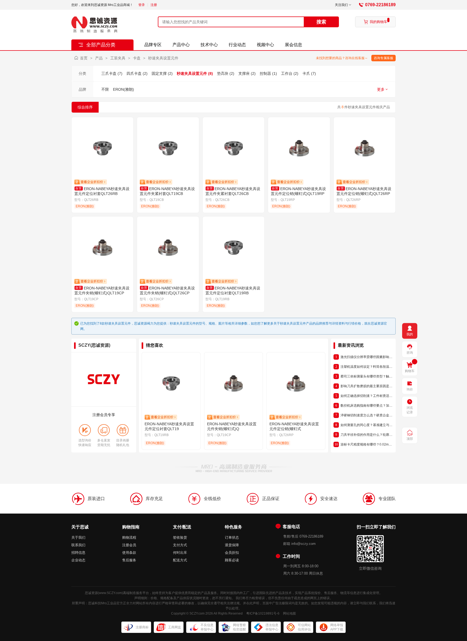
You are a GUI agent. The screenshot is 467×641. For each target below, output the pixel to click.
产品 (99, 58)
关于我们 (78, 537)
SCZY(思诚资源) (94, 345)
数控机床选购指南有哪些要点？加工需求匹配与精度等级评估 (384, 405)
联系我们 (78, 545)
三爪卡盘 (108, 73)
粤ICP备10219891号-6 (262, 613)
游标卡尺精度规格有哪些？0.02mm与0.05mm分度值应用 (382, 444)
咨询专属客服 (383, 58)
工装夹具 (117, 58)
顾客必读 (232, 560)
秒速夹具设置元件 (163, 58)
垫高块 (222, 73)
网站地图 (289, 613)
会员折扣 (232, 553)
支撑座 (244, 73)
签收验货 (180, 537)
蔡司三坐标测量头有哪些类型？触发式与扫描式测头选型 (381, 376)
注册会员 (129, 545)
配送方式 (180, 560)
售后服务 (129, 560)
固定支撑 (159, 73)
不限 (105, 89)
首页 (84, 58)
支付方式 (180, 545)
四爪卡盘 (134, 73)
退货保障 (232, 545)
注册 (154, 5)
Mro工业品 (108, 603)
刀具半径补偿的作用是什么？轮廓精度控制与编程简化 (379, 435)
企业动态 (78, 560)
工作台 (286, 73)
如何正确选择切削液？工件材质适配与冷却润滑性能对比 (381, 396)
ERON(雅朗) (123, 89)
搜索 (321, 22)
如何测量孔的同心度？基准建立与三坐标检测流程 (376, 425)
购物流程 (129, 537)
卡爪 (306, 73)
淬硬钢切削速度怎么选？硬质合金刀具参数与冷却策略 (379, 415)
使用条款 (129, 553)
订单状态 (232, 537)
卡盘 (137, 58)
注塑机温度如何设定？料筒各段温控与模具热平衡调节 (379, 367)
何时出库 (180, 553)
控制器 (265, 73)
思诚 (88, 593)
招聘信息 (78, 553)
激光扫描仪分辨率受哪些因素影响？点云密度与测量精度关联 (384, 357)
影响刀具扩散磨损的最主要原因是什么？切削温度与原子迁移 (384, 386)
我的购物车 (375, 22)
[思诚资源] (94, 24)
